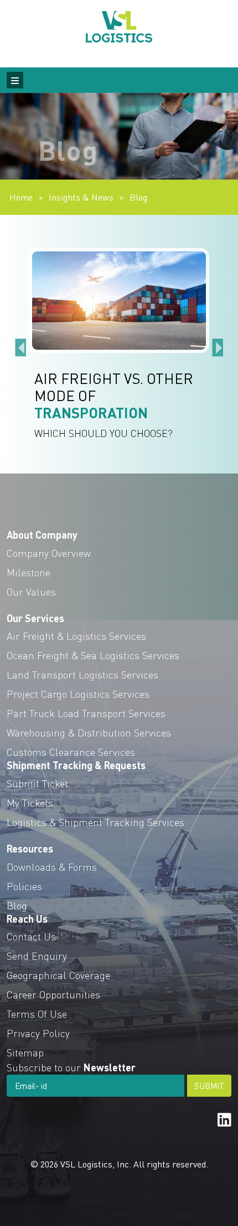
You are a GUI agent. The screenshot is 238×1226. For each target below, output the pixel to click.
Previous (20, 344)
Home (21, 197)
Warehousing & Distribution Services (89, 732)
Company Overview (49, 552)
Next (217, 344)
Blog (138, 197)
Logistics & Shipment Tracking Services (95, 821)
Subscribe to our (71, 1067)
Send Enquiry (37, 955)
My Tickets (30, 802)
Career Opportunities (53, 994)
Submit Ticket (37, 783)
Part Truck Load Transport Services (86, 713)
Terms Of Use (37, 1013)
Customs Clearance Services (71, 751)
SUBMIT (209, 1085)
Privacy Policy (38, 1033)
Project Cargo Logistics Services (78, 693)
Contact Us (31, 936)
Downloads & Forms (52, 866)
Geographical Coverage (58, 975)
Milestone (28, 572)
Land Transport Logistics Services (82, 674)
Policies (24, 886)
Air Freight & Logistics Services (76, 635)
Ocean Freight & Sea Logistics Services (93, 655)
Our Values (31, 591)
